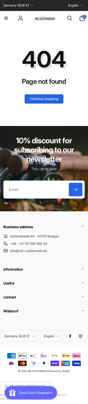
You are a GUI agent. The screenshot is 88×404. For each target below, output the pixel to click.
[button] (6, 18)
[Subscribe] (75, 189)
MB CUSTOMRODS (38, 371)
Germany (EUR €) (16, 5)
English (73, 5)
